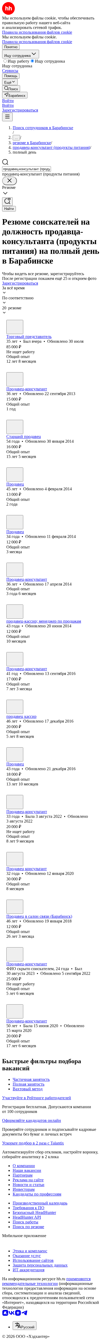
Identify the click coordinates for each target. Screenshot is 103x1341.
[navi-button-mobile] (7, 117)
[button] (8, 100)
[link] (11, 88)
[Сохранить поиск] (7, 201)
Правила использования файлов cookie (37, 41)
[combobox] (26, 169)
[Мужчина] (14, 327)
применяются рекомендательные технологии (46, 1281)
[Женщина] (14, 379)
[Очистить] (9, 181)
